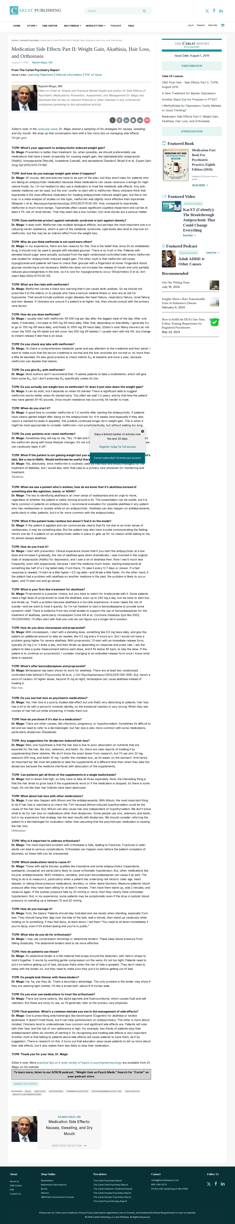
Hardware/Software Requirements (157, 1212)
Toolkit (115, 25)
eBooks (45, 1193)
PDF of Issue (93, 74)
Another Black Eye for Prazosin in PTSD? (189, 99)
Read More (188, 235)
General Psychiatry (29, 40)
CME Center (49, 25)
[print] (140, 120)
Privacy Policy (85, 1212)
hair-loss (40, 1091)
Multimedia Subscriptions (54, 1184)
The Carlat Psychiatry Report (107, 1180)
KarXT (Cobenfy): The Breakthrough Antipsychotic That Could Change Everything (199, 220)
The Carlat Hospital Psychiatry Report (112, 1193)
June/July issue (47, 129)
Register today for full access (117, 446)
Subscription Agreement (105, 1212)
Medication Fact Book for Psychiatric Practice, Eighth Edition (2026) (204, 159)
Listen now (211, 252)
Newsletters (94, 25)
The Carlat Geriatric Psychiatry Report (112, 1197)
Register (201, 25)
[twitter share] (113, 120)
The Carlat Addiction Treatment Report (112, 1189)
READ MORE (198, 185)
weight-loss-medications (27, 1094)
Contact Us (15, 1194)
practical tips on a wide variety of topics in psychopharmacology (79, 1062)
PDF (147, 120)
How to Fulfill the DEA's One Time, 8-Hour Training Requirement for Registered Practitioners (183, 323)
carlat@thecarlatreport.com (165, 1180)
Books (44, 1189)
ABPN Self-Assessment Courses (57, 1197)
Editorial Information (69, 74)
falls (28, 1091)
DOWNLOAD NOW (192, 131)
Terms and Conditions (66, 1212)
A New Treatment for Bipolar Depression (189, 93)
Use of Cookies (127, 1212)
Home (16, 25)
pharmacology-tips (77, 1091)
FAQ (12, 1189)
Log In (191, 25)
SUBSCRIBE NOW (191, 65)
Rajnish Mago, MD (42, 62)
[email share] (133, 120)
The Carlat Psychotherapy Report (110, 1201)
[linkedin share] (126, 120)
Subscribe (212, 25)
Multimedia (71, 25)
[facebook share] (119, 120)
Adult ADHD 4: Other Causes (191, 261)
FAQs (131, 25)
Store (31, 25)
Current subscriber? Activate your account (117, 458)
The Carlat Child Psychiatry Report (110, 1184)
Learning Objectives (40, 74)
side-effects (132, 1091)
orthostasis (56, 1091)
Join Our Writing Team (175, 282)
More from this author (67, 1145)
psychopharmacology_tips (106, 1091)
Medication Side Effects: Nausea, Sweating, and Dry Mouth (69, 1128)
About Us (14, 1181)
